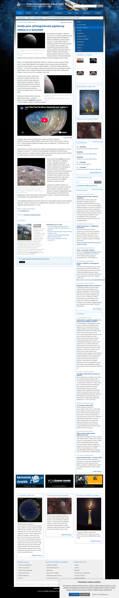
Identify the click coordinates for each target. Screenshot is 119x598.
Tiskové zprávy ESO (24, 573)
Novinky (28, 13)
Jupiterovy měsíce (36, 259)
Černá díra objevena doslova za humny (58, 226)
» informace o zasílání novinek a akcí (87, 185)
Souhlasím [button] (74, 594)
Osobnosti (80, 45)
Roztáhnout (66, 137)
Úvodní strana (21, 18)
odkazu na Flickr (96, 302)
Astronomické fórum (52, 578)
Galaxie (77, 568)
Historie (79, 51)
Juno (48, 259)
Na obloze (46, 13)
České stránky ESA (23, 575)
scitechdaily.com (24, 211)
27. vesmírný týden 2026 (85, 405)
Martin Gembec (90, 194)
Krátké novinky (82, 190)
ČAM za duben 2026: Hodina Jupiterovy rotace (86, 434)
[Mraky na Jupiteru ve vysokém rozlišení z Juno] (82, 73)
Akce (36, 13)
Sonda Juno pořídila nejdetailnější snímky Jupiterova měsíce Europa (58, 235)
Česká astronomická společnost (29, 584)
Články (20, 13)
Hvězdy (79, 30)
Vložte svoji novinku (97, 189)
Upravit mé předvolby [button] (100, 594)
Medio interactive (50, 591)
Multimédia (80, 42)
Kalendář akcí (82, 143)
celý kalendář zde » (96, 172)
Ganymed (29, 259)
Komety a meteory (80, 578)
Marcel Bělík (89, 431)
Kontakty (98, 13)
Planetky (77, 570)
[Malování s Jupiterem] (82, 60)
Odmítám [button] (85, 594)
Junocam (44, 259)
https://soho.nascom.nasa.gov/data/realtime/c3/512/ (92, 280)
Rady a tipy (49, 570)
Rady (76, 13)
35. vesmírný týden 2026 (26, 495)
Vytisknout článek (67, 22)
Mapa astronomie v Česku (53, 575)
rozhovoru (92, 256)
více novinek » (97, 309)
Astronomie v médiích (52, 573)
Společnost (86, 13)
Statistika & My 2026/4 (90, 252)
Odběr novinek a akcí (84, 177)
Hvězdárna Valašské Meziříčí (32, 215)
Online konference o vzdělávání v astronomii (88, 226)
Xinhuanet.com (82, 220)
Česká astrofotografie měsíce (87, 119)
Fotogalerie (58, 13)
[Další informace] (30, 510)
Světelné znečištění (82, 39)
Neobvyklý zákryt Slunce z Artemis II (89, 285)
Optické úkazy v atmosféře (82, 573)
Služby (69, 13)
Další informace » (37, 555)
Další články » (97, 471)
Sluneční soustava (38, 18)
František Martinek (31, 22)
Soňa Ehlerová (89, 224)
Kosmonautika (81, 24)
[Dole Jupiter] (95, 60)
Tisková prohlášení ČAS (25, 565)
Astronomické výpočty (52, 568)
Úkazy (79, 22)
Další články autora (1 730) (54, 224)
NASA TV (20, 578)
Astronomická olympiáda (25, 570)
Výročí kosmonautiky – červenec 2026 (89, 457)
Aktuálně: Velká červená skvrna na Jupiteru (88, 374)
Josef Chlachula (90, 248)
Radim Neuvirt (89, 455)
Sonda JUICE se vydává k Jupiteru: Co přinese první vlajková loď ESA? (89, 320)
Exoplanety (80, 33)
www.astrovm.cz (34, 252)
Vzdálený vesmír (82, 36)
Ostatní (79, 48)
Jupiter (24, 259)
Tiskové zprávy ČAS (23, 568)
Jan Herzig (88, 318)
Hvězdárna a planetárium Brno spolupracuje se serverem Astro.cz (58, 584)
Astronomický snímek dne (86, 87)
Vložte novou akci (98, 142)
